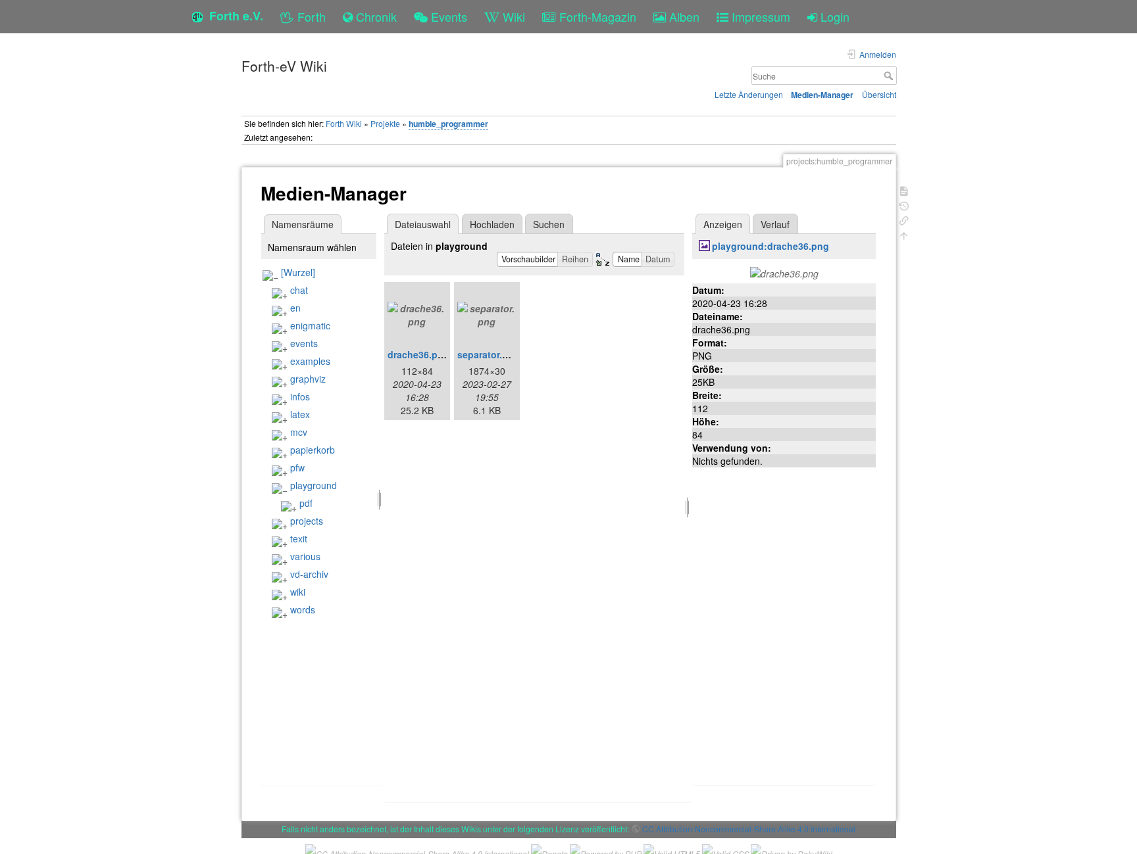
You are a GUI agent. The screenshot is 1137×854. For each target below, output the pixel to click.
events (304, 343)
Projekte (385, 123)
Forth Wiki (344, 123)
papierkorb (312, 449)
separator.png (488, 354)
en (295, 307)
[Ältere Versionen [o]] (904, 204)
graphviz (308, 378)
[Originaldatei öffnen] (784, 272)
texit (298, 538)
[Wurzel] (298, 272)
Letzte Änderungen (749, 94)
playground (313, 485)
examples (310, 361)
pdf (306, 503)
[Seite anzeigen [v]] (904, 189)
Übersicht (879, 94)
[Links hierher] (904, 219)
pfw (297, 467)
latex (300, 414)
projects (306, 520)
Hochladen (492, 224)
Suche (890, 75)
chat (299, 290)
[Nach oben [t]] (904, 234)
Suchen (549, 224)
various (305, 556)
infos (300, 396)
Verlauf (775, 224)
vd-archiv (309, 574)
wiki (297, 591)
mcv (298, 432)
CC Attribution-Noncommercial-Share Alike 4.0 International (748, 828)
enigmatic (310, 325)
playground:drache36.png (770, 245)
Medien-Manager (822, 95)
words (302, 609)
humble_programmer (448, 124)
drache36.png (418, 354)
